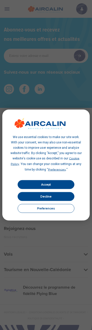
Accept (46, 184)
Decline (46, 196)
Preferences (46, 208)
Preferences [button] (57, 169)
